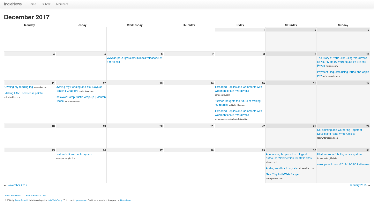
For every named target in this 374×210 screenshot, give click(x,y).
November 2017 (17, 185)
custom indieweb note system (74, 154)
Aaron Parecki (21, 200)
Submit (46, 4)
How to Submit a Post (36, 195)
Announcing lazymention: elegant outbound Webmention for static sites (289, 156)
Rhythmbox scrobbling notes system (339, 154)
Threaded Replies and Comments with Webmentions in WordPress (238, 89)
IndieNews (13, 4)
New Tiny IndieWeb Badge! (282, 174)
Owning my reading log (18, 87)
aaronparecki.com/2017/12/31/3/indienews (343, 164)
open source (80, 200)
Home (32, 4)
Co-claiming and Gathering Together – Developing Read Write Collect (340, 132)
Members (62, 4)
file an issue (125, 200)
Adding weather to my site (282, 168)
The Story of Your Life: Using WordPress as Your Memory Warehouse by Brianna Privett (342, 61)
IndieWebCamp (55, 200)
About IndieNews (12, 195)
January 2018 (358, 185)
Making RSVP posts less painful (23, 93)
